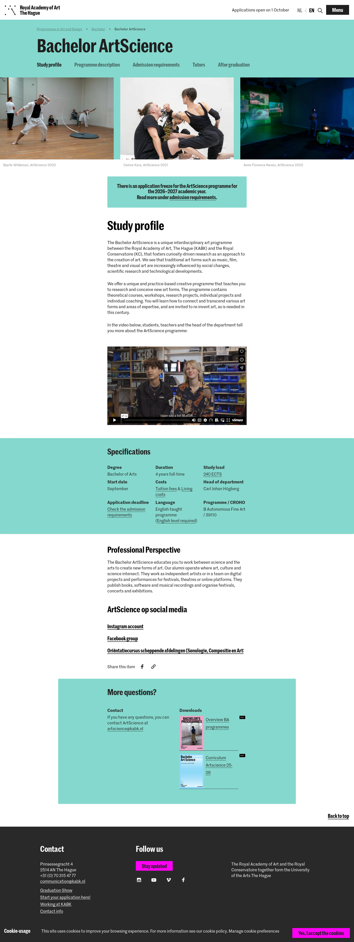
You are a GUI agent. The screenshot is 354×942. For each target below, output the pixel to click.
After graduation (234, 64)
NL (299, 10)
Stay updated (154, 866)
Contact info (51, 911)
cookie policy (215, 931)
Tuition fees (166, 488)
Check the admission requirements (126, 511)
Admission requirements (156, 64)
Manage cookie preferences (254, 931)
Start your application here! (65, 897)
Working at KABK (55, 904)
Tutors (199, 64)
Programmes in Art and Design (59, 29)
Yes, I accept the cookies (321, 933)
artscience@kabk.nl (125, 728)
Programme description (97, 64)
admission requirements (192, 197)
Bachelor (98, 29)
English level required (176, 520)
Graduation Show (56, 890)
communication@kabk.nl (62, 881)
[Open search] (320, 9)
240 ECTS (212, 474)
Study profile (49, 64)
